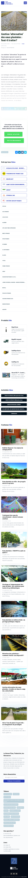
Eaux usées (6, 816)
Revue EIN (24, 876)
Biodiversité (20, 807)
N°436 (18, 43)
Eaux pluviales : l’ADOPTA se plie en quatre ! (13, 552)
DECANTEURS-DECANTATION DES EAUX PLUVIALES (14, 409)
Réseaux (6, 810)
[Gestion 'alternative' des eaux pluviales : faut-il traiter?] (14, 21)
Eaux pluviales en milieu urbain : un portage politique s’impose (13, 621)
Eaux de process (15, 816)
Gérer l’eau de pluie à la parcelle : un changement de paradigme (13, 724)
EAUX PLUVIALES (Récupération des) (14, 395)
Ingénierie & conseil (15, 810)
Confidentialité (7, 851)
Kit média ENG (7, 847)
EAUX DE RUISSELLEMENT (14, 404)
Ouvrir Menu (25, 2)
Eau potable (7, 797)
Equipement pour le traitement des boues (13, 801)
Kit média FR (7, 845)
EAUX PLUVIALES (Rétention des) (14, 400)
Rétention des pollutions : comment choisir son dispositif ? (13, 654)
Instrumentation (8, 825)
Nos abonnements (8, 837)
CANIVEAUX (14, 413)
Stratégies (16, 794)
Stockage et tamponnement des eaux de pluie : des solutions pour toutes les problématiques (13, 586)
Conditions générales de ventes (11, 849)
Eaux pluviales (5, 152)
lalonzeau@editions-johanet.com (12, 835)
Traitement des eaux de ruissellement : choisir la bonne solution (12, 517)
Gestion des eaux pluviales (11, 804)
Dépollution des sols (9, 822)
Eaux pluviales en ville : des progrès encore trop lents (14, 482)
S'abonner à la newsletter (14, 781)
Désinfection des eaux (9, 807)
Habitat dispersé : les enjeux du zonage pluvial (12, 449)
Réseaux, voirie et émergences (11, 819)
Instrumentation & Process (11, 813)
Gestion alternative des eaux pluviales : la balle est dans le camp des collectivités (13, 689)
